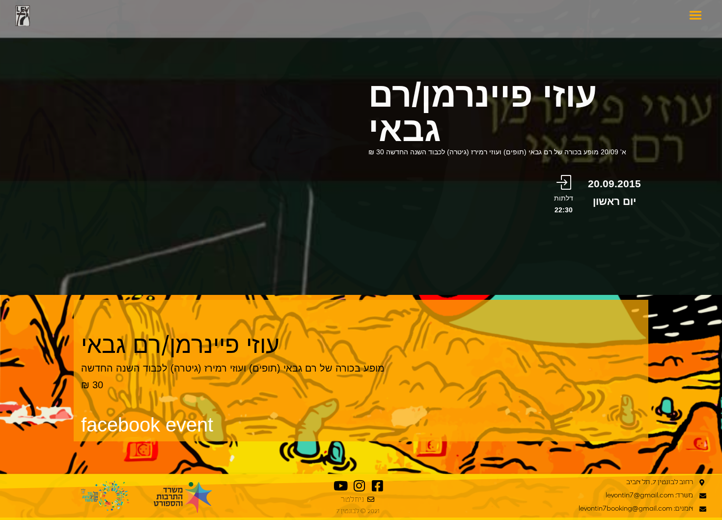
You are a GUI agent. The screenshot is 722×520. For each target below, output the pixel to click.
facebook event (147, 424)
